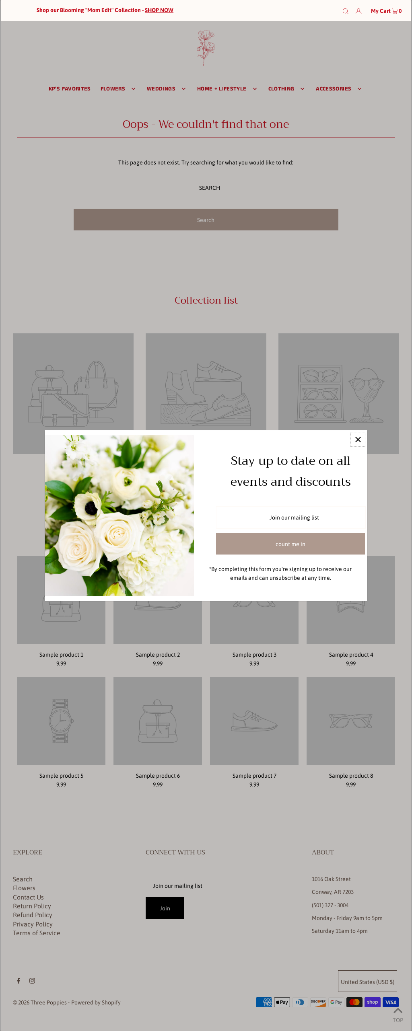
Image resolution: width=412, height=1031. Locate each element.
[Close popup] (358, 439)
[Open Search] (345, 10)
